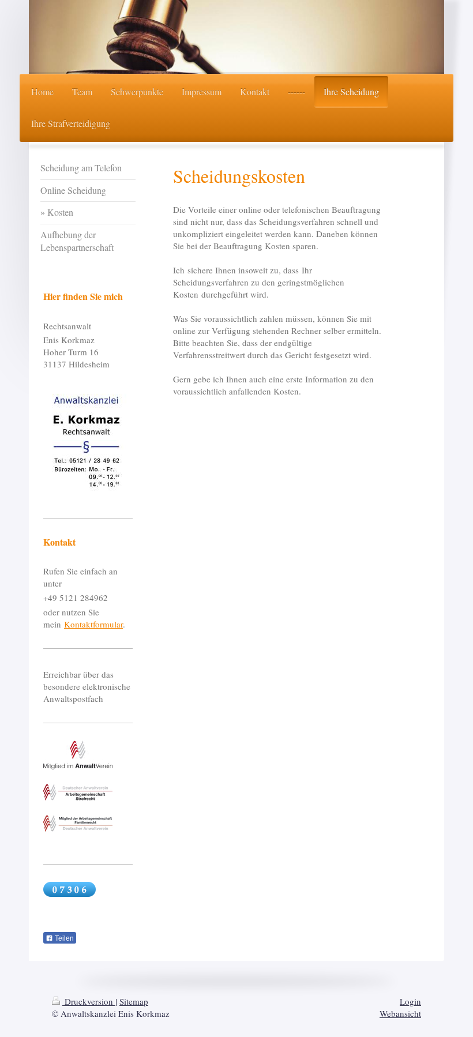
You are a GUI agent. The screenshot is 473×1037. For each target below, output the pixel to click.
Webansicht (400, 1013)
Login (410, 1001)
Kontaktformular (93, 624)
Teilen (63, 938)
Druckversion (88, 1001)
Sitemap (133, 1001)
